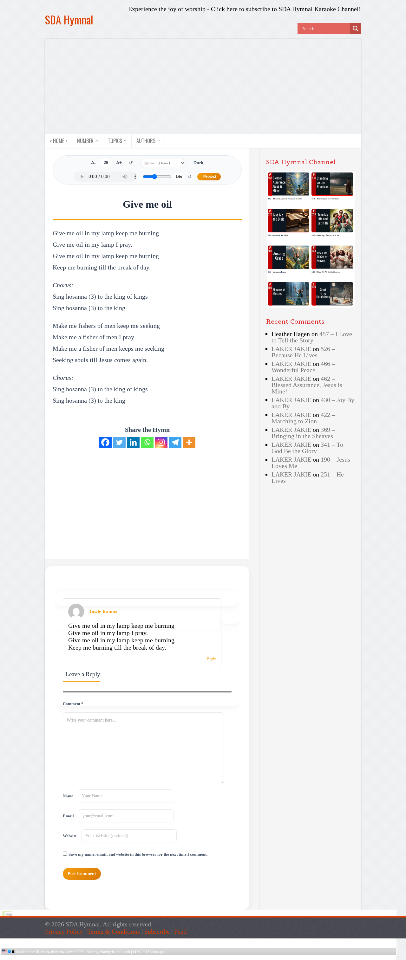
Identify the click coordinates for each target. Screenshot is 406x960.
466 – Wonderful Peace (303, 366)
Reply (211, 659)
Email (68, 816)
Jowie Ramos (103, 611)
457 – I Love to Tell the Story (312, 337)
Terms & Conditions (113, 931)
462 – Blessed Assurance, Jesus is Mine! (307, 385)
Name (68, 796)
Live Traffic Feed (198, 941)
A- (93, 162)
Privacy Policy (64, 931)
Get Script (179, 957)
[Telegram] (175, 442)
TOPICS (115, 141)
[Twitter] (119, 442)
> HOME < (58, 141)
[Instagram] (161, 442)
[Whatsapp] (147, 442)
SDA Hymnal (69, 19)
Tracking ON (216, 957)
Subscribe (157, 931)
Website (70, 836)
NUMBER (85, 141)
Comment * (73, 704)
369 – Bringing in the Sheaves (303, 432)
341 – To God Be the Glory (307, 447)
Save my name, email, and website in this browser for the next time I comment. (138, 854)
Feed (180, 931)
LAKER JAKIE (291, 348)
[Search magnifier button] (355, 28)
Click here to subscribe (240, 8)
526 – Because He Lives (303, 352)
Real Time (196, 957)
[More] (189, 442)
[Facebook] (105, 442)
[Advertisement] (203, 86)
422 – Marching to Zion (303, 418)
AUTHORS (145, 141)
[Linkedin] (133, 442)
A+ (119, 162)
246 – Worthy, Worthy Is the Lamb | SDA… (110, 952)
